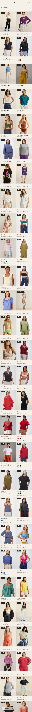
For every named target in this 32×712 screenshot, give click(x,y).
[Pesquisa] (5, 2)
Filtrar (5, 7)
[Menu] (2, 2)
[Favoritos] (26, 2)
